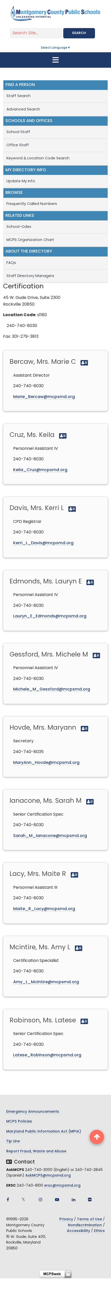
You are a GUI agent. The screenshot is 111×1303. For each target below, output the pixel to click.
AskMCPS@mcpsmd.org (48, 1176)
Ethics (99, 1231)
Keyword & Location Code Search (37, 158)
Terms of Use (89, 1219)
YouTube (57, 1199)
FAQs (11, 263)
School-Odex (18, 227)
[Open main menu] (55, 60)
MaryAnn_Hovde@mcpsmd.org (46, 763)
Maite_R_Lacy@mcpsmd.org (44, 909)
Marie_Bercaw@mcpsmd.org (44, 397)
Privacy (66, 1219)
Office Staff (17, 145)
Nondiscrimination (85, 1225)
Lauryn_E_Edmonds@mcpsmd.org (49, 616)
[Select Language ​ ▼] (70, 47)
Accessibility (78, 1231)
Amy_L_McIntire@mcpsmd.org (46, 982)
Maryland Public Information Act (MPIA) (43, 1132)
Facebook (7, 1199)
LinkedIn (73, 1199)
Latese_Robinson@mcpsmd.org (47, 1055)
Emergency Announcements (32, 1112)
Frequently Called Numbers (31, 204)
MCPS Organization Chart (30, 240)
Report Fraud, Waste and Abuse (36, 1151)
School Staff (18, 132)
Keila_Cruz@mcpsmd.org (40, 470)
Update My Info (20, 181)
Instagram (40, 1199)
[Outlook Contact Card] (83, 362)
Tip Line (13, 1141)
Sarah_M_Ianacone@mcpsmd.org (50, 836)
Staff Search (18, 96)
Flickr (89, 1199)
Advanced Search (23, 109)
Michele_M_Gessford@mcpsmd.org (51, 689)
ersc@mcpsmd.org (62, 1186)
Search (79, 33)
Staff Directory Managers (30, 276)
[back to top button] (97, 1137)
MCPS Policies (19, 1122)
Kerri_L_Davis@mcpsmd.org (43, 543)
